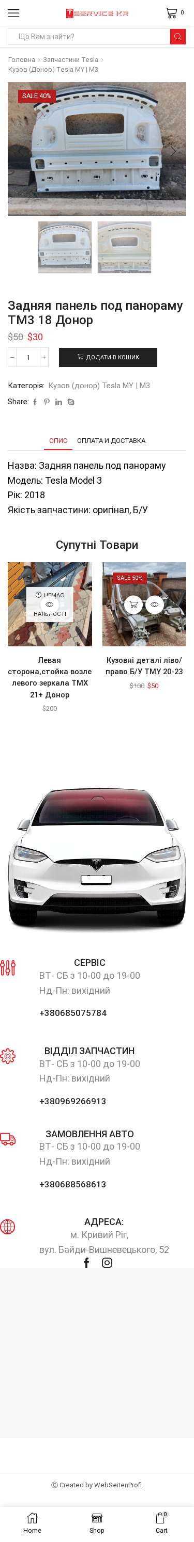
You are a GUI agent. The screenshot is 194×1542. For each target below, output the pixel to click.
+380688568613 (73, 1184)
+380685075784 (73, 1013)
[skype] (69, 402)
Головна (21, 59)
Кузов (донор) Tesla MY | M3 (53, 69)
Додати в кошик (112, 357)
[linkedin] (59, 402)
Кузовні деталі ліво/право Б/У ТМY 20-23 (144, 666)
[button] (21, 152)
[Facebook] (35, 402)
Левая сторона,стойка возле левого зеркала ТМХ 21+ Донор (50, 678)
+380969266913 (73, 1101)
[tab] (58, 440)
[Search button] (178, 36)
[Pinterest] (47, 402)
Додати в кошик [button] (133, 604)
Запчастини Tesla (70, 59)
